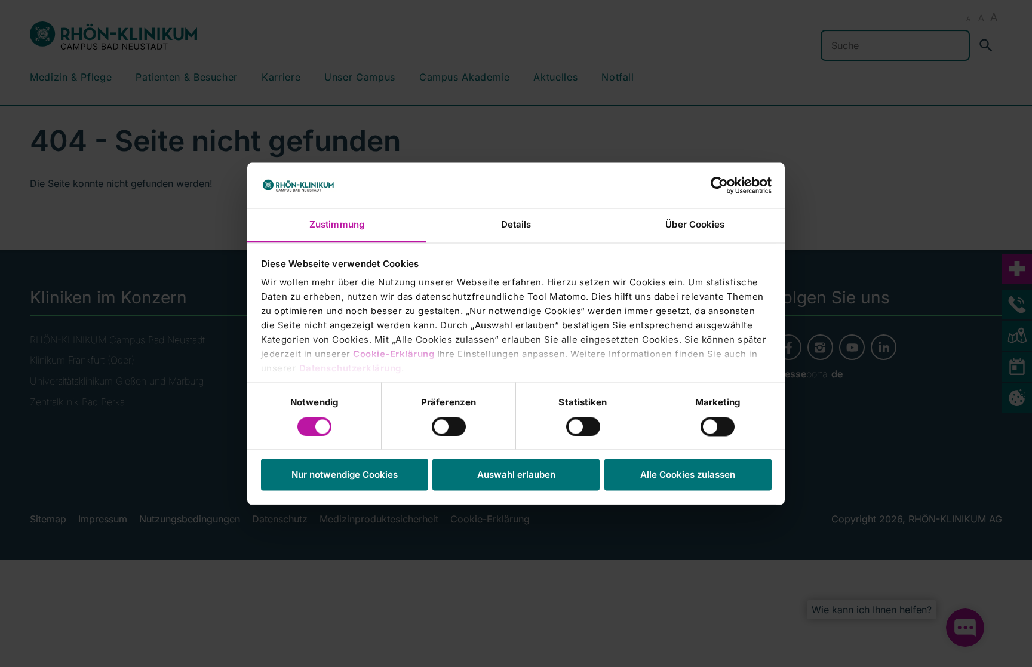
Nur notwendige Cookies (344, 475)
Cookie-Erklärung (393, 354)
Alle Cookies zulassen (687, 475)
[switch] (449, 426)
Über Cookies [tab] (694, 224)
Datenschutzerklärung (350, 368)
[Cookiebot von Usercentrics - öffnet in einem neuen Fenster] (719, 185)
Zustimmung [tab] (336, 224)
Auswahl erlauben (516, 475)
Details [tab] (516, 224)
